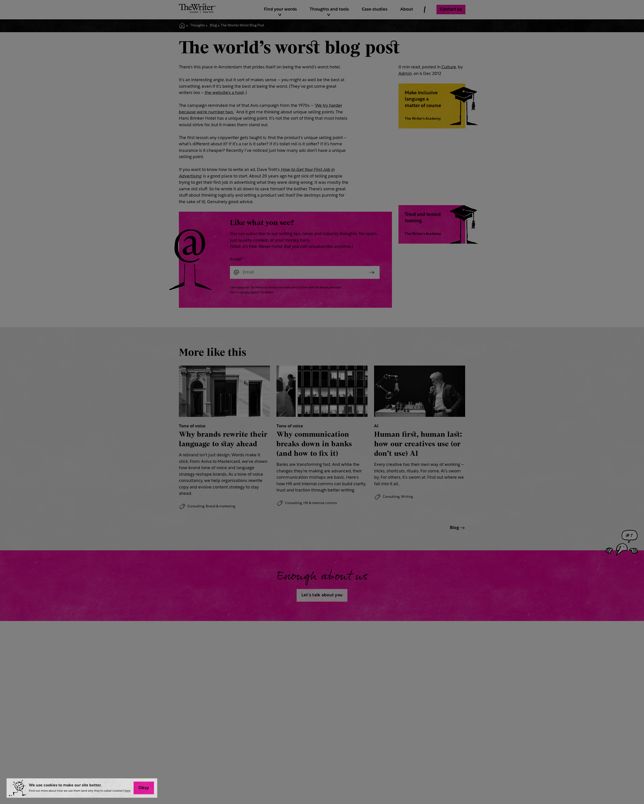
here (127, 791)
